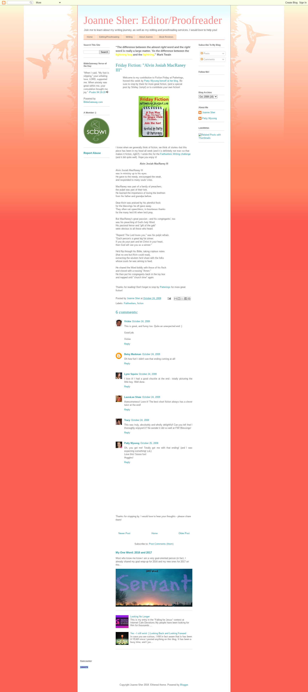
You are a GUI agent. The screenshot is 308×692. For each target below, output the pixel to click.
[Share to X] (182, 298)
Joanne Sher (208, 112)
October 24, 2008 (141, 321)
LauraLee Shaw (132, 397)
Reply (127, 344)
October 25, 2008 (149, 443)
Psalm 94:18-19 (97, 92)
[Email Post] (169, 298)
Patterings (165, 287)
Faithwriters (130, 303)
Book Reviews (166, 37)
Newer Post (124, 533)
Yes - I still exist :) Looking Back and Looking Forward (158, 633)
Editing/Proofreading (109, 37)
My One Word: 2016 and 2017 (134, 552)
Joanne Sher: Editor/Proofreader (153, 20)
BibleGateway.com (93, 102)
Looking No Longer (140, 616)
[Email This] (175, 298)
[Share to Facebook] (186, 298)
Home (90, 37)
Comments (209, 59)
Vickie (127, 321)
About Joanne (146, 37)
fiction (140, 303)
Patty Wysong (131, 443)
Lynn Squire (131, 374)
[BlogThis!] (179, 298)
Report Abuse (92, 152)
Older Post (184, 533)
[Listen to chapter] (107, 92)
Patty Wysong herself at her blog (160, 80)
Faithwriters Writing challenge (175, 154)
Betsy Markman (132, 354)
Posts (206, 53)
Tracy (127, 420)
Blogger (184, 684)
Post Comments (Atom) (161, 544)
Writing (129, 37)
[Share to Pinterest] (189, 298)
